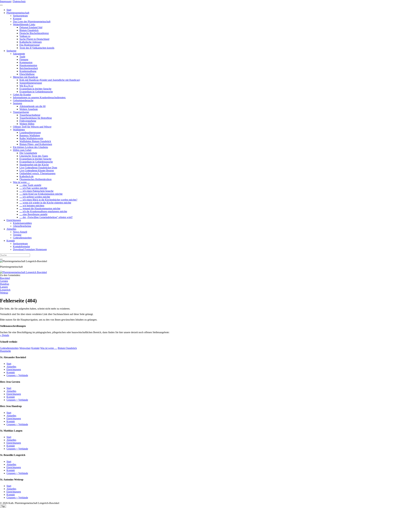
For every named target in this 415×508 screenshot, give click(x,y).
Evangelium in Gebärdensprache (36, 91)
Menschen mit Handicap (25, 77)
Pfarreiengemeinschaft (17, 12)
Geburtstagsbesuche (23, 100)
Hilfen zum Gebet (22, 150)
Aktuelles (11, 229)
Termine (17, 234)
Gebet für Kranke (22, 94)
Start (8, 9)
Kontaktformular (21, 246)
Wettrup (4, 292)
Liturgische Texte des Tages (33, 156)
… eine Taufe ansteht (30, 185)
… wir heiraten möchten (31, 205)
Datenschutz (19, 1)
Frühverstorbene (27, 120)
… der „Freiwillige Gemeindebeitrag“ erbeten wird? (46, 217)
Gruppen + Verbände (17, 375)
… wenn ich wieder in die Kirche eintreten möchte (45, 202)
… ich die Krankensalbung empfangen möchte (43, 211)
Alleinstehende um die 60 (32, 106)
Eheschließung (27, 74)
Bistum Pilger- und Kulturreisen (35, 144)
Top (3, 506)
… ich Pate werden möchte (33, 188)
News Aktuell (20, 231)
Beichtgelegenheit (28, 68)
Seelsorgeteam (20, 15)
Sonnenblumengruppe (30, 82)
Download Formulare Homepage (30, 249)
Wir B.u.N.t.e (26, 85)
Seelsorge (11, 50)
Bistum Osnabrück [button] (67, 348)
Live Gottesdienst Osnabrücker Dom (38, 167)
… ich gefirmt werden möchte (34, 196)
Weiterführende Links (24, 24)
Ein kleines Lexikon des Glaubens (30, 147)
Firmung (23, 59)
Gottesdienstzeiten (22, 237)
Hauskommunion (28, 65)
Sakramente (19, 53)
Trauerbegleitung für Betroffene (35, 118)
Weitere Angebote (28, 109)
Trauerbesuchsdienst (29, 115)
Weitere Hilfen (26, 123)
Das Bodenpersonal (29, 44)
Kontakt (10, 240)
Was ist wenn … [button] (48, 348)
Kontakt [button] (35, 348)
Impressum (5, 1)
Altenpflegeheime (22, 226)
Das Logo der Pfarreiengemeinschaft (31, 21)
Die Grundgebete (28, 153)
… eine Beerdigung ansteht (33, 214)
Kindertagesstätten (22, 223)
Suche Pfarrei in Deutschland (34, 39)
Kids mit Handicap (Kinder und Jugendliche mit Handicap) (49, 80)
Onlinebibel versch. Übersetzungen (37, 173)
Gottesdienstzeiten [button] (9, 348)
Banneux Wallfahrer (29, 135)
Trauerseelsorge (21, 112)
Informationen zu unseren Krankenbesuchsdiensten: (39, 97)
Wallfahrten (19, 129)
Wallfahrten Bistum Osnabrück (35, 141)
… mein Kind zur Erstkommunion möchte (41, 193)
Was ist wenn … (21, 182)
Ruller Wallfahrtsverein (31, 138)
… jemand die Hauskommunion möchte (39, 208)
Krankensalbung (27, 71)
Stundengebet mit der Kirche (34, 164)
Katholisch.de (26, 176)
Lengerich (5, 289)
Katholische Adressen (30, 42)
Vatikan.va (24, 36)
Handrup (4, 284)
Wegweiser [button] (25, 348)
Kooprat (17, 18)
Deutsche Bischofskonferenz (34, 33)
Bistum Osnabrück (29, 30)
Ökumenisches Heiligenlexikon (35, 179)
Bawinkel (5, 278)
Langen (4, 286)
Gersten (4, 281)
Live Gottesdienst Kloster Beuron (36, 170)
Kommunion (25, 62)
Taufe (22, 56)
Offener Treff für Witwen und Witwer (32, 126)
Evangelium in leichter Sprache (35, 88)
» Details (4, 335)
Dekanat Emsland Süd (30, 27)
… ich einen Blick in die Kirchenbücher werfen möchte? (48, 199)
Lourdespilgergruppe (30, 132)
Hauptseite (5, 351)
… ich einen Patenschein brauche (36, 191)
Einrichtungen (13, 220)
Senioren (17, 103)
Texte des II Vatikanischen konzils (36, 47)
